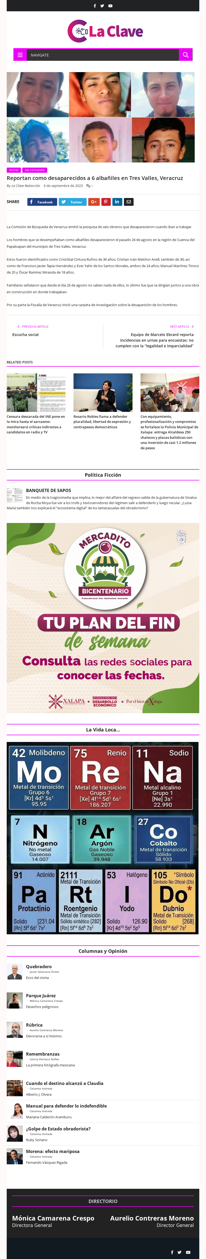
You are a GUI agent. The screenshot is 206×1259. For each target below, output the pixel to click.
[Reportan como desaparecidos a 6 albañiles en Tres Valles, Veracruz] (103, 118)
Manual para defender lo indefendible (66, 1106)
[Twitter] (102, 5)
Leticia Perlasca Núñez (44, 1059)
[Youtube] (110, 5)
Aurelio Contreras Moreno (46, 1030)
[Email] (129, 202)
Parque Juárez (41, 996)
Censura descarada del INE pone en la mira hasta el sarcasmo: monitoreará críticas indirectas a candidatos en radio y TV (36, 424)
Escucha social (25, 334)
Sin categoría (35, 170)
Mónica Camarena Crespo (46, 1001)
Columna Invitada (41, 1088)
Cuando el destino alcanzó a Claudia (65, 1083)
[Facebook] (94, 5)
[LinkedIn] (117, 202)
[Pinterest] (106, 202)
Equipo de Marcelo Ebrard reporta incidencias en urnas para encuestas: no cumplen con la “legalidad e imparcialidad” (155, 340)
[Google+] (94, 202)
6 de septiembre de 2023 (63, 185)
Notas (13, 170)
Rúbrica (34, 1025)
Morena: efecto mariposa (53, 1151)
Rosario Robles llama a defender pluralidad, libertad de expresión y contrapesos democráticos (102, 421)
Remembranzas (43, 1054)
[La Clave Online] (106, 30)
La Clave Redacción (26, 185)
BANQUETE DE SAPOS (48, 490)
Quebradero (39, 967)
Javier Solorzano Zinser (44, 972)
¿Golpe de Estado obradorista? (58, 1129)
